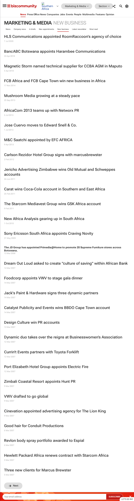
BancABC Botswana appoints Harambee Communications (54, 51)
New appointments (46, 29)
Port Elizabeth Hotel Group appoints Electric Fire (46, 367)
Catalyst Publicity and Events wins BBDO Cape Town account (57, 308)
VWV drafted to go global (26, 396)
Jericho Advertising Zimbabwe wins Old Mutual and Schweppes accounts (59, 172)
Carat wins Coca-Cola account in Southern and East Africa (54, 189)
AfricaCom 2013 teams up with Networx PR (41, 110)
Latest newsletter (79, 29)
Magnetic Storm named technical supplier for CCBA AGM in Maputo (63, 66)
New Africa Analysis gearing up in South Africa (44, 219)
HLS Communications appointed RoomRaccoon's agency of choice (62, 36)
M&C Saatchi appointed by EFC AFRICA (38, 140)
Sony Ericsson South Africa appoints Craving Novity (48, 233)
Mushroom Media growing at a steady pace (42, 96)
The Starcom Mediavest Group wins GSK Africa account (52, 204)
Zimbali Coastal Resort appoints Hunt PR (39, 381)
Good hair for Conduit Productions (34, 426)
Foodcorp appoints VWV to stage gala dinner (43, 278)
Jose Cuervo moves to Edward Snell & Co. (40, 125)
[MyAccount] (127, 6)
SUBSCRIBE (114, 497)
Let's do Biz (127, 499)
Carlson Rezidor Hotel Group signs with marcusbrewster (53, 155)
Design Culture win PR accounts (32, 322)
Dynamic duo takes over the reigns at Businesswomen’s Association (63, 337)
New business (63, 29)
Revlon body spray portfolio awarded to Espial (44, 440)
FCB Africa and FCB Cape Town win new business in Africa (54, 81)
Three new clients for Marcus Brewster (37, 470)
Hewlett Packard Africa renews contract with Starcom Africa (56, 455)
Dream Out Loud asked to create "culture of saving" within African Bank (66, 263)
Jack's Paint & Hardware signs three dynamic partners (51, 293)
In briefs (32, 29)
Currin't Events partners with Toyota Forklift (41, 352)
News (8, 29)
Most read (94, 29)
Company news (20, 29)
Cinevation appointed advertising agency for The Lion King (55, 411)
